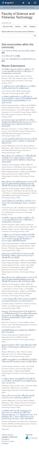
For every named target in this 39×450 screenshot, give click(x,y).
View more (5, 429)
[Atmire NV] (31, 437)
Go (35, 35)
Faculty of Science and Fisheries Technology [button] (18, 7)
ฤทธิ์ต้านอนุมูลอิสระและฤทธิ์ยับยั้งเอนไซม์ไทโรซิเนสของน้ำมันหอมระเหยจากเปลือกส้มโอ (19, 360)
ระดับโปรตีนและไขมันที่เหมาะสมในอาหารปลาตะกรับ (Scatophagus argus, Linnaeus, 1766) (19, 202)
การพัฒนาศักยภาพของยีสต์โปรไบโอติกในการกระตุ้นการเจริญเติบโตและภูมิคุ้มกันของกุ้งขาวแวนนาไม (19, 380)
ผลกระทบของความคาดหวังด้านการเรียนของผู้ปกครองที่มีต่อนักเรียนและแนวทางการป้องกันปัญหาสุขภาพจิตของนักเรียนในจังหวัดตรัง (19, 122)
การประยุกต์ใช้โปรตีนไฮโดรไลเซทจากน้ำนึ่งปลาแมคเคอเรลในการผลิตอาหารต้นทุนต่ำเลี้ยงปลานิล (19, 140)
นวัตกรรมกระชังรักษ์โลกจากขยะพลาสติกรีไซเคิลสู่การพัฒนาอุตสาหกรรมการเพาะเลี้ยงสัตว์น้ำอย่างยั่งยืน (18, 255)
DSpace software (7, 435)
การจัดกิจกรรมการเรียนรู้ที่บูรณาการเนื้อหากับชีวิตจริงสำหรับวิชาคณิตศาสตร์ (19, 87)
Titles (25, 26)
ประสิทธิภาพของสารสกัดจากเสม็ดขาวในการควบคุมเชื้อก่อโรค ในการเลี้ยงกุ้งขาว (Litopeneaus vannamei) (18, 219)
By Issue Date (8, 26)
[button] (23, 3)
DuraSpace (5, 439)
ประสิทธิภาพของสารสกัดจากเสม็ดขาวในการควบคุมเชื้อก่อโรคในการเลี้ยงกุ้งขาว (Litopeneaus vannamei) (18, 71)
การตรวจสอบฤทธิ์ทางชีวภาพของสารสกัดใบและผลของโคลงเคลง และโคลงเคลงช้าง (19, 299)
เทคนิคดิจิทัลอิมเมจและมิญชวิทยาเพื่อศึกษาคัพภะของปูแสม (19, 331)
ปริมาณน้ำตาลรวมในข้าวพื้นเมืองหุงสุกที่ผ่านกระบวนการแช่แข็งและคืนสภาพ (18, 396)
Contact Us (5, 441)
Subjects (33, 26)
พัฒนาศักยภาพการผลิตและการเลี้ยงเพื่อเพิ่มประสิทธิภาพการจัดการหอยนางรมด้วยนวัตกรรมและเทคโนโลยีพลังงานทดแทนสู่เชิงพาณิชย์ (19, 158)
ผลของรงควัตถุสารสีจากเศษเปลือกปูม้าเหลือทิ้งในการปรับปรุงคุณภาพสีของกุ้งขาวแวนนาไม (19, 346)
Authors (18, 26)
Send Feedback (8, 442)
